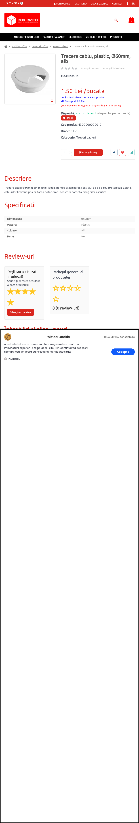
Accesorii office (40, 46)
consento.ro (127, 337)
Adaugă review (90, 68)
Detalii (69, 118)
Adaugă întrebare (114, 68)
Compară (15, 3)
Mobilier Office (96, 37)
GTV (74, 131)
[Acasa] (5, 46)
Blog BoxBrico (99, 4)
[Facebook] (127, 3)
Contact (117, 4)
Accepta (123, 352)
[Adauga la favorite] (122, 152)
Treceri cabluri (60, 46)
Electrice (75, 37)
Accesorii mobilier (26, 37)
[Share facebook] (114, 152)
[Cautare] (116, 20)
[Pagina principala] (23, 20)
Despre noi (81, 4)
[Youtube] (133, 3)
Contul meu (63, 4)
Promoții (116, 37)
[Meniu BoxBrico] (123, 20)
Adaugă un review (20, 312)
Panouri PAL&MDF (54, 37)
